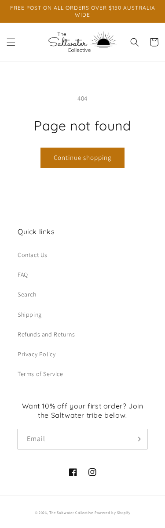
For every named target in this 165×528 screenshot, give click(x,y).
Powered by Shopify (113, 512)
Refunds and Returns (46, 334)
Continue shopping (82, 157)
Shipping (30, 314)
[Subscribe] (137, 439)
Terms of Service (40, 374)
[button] (11, 42)
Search (27, 294)
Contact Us (33, 255)
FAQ (23, 274)
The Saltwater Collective (72, 512)
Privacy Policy (36, 354)
